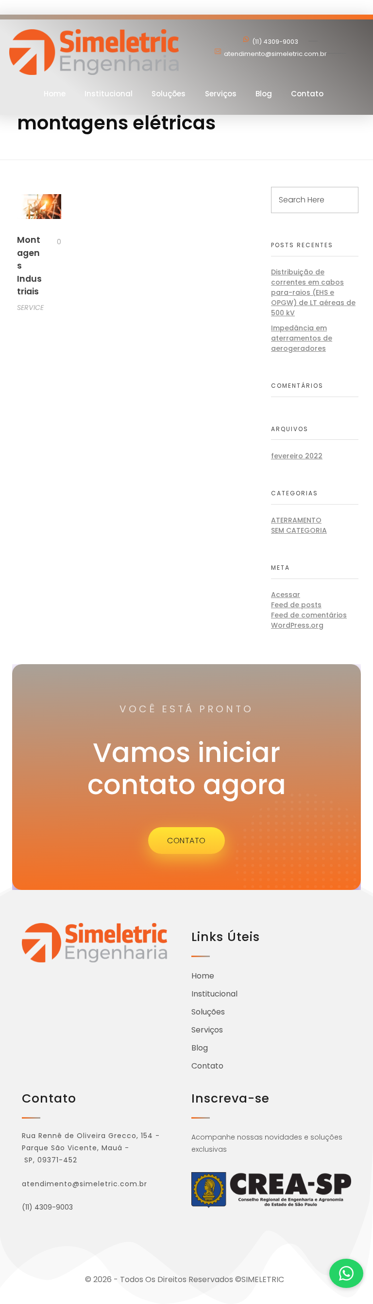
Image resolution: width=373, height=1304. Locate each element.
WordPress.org (297, 625)
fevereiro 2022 (296, 456)
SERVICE (30, 307)
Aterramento (296, 520)
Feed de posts (296, 605)
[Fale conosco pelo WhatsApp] (346, 1273)
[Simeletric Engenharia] (94, 52)
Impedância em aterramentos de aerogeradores (301, 338)
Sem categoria (299, 530)
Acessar (285, 594)
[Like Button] (51, 241)
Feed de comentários (309, 615)
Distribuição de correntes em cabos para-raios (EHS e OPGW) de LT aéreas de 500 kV (313, 292)
